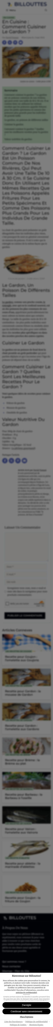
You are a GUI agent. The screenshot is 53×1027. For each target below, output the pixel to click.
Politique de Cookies (18, 1025)
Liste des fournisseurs (13, 1022)
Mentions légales (36, 1025)
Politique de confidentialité (36, 1022)
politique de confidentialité (26, 992)
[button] (26, 1005)
